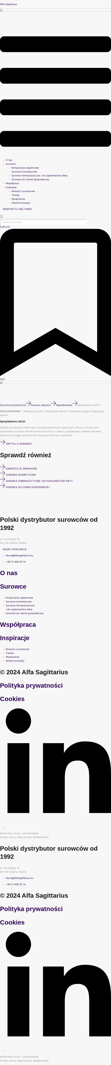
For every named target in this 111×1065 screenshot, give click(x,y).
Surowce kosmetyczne (24, 171)
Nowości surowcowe (23, 191)
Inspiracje (11, 187)
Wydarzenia (18, 199)
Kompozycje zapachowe (25, 167)
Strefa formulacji (21, 202)
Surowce (11, 163)
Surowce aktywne (41, 405)
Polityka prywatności (31, 685)
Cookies (12, 698)
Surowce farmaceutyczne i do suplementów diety (40, 175)
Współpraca (12, 183)
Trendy (16, 195)
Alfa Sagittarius (8, 4)
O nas (9, 160)
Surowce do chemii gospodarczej (30, 179)
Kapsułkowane (64, 405)
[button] (55, 92)
